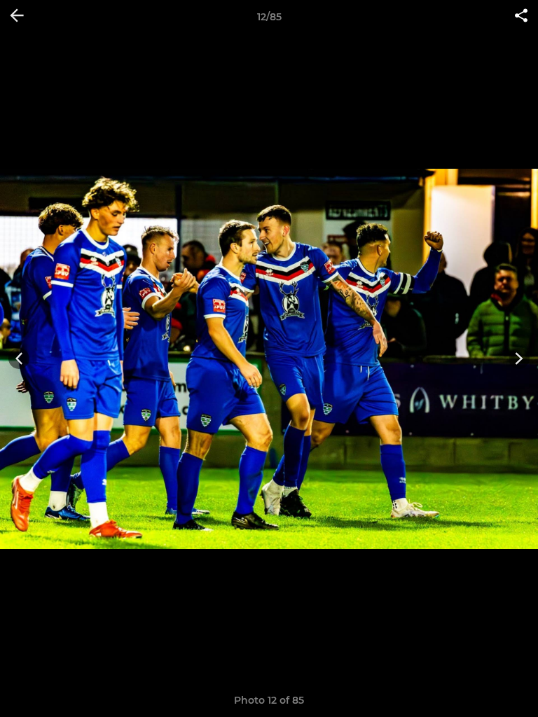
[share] (521, 17)
